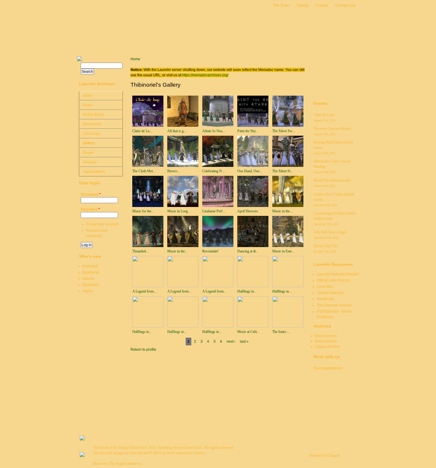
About (87, 96)
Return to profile (143, 349)
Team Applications (328, 368)
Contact (322, 5)
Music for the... (143, 211)
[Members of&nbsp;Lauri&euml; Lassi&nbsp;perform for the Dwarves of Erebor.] (147, 206)
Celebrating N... (213, 171)
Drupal (334, 455)
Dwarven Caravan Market (332, 129)
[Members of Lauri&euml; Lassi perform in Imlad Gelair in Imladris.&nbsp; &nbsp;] (217, 166)
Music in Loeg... (178, 211)
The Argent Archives (125, 463)
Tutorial (302, 5)
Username (91, 194)
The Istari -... (281, 332)
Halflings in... (247, 291)
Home (135, 59)
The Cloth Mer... (143, 171)
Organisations (94, 172)
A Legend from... (144, 291)
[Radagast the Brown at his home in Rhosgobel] (287, 326)
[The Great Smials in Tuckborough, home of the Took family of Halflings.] (147, 326)
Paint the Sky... (247, 131)
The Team (281, 5)
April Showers (247, 211)
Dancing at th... (248, 251)
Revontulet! (210, 251)
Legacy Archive (327, 346)
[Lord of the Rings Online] (82, 455)
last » (244, 341)
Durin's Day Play (326, 246)
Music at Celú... (248, 332)
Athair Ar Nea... (213, 131)
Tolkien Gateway (330, 293)
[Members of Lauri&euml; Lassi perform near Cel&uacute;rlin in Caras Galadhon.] (252, 326)
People (88, 153)
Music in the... (282, 211)
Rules (87, 105)
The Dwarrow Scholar (334, 305)
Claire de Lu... (142, 131)
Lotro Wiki (325, 286)
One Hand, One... (249, 171)
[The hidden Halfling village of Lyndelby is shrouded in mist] (252, 286)
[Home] (101, 28)
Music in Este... (283, 251)
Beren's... (173, 171)
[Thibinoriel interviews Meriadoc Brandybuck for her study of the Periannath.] (217, 326)
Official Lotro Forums (333, 280)
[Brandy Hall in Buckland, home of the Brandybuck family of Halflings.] (182, 326)
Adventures (92, 124)
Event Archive (326, 341)
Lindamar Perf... (213, 211)
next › (231, 341)
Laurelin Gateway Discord (338, 274)
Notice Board (93, 115)
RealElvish (325, 299)
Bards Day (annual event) (332, 180)
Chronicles (91, 134)
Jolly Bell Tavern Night (330, 232)
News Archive (326, 336)
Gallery (89, 143)
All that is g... (176, 131)
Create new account (102, 224)
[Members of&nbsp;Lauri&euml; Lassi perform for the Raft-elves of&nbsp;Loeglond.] (182, 206)
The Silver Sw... (283, 131)
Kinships (90, 162)
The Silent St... (282, 171)
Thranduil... (140, 251)
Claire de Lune (324, 115)
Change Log (345, 5)
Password (90, 209)
